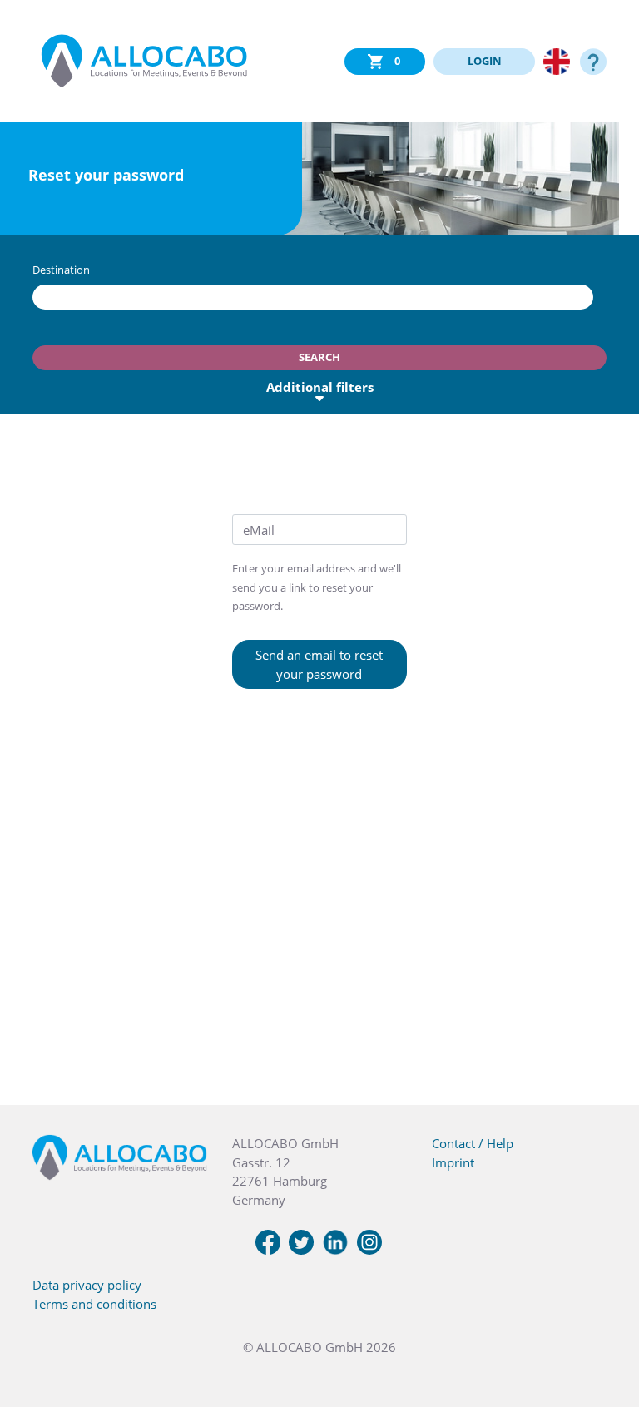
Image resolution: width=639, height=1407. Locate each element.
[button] (605, 1323)
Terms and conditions (94, 1304)
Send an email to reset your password (319, 664)
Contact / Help (472, 1143)
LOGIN (485, 60)
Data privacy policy (86, 1284)
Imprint (453, 1162)
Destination (61, 269)
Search (319, 356)
